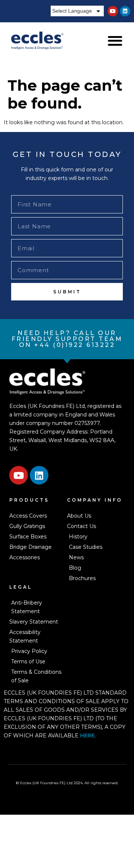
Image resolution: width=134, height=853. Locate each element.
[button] (115, 40)
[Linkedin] (125, 11)
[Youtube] (113, 11)
